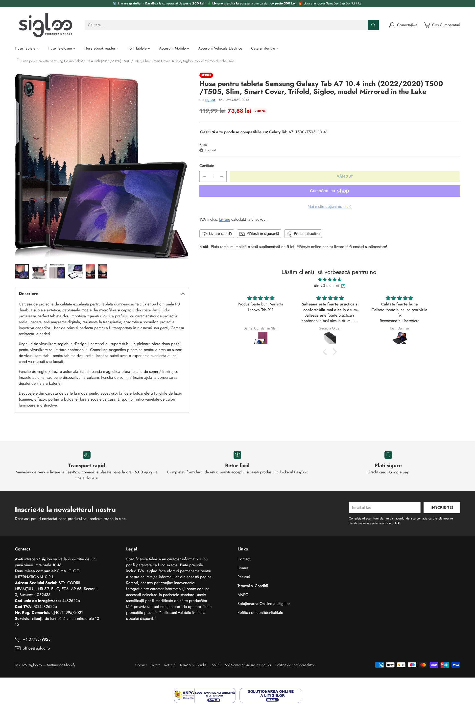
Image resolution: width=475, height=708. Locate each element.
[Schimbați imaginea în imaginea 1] (22, 271)
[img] (329, 280)
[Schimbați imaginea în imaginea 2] (39, 271)
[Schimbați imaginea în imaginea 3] (57, 271)
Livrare (224, 219)
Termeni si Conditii (253, 586)
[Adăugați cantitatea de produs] (221, 176)
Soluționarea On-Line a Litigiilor (264, 603)
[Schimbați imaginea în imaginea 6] (102, 271)
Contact (244, 559)
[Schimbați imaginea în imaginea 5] (90, 271)
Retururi (244, 577)
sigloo (210, 100)
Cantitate (206, 166)
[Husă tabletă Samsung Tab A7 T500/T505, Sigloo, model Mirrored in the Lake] (102, 166)
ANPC (243, 595)
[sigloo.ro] (46, 25)
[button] (326, 351)
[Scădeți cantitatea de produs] (204, 176)
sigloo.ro (35, 664)
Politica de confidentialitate (260, 612)
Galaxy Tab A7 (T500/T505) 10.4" (298, 132)
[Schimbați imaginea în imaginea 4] (75, 271)
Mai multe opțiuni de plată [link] (330, 207)
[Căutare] (373, 25)
